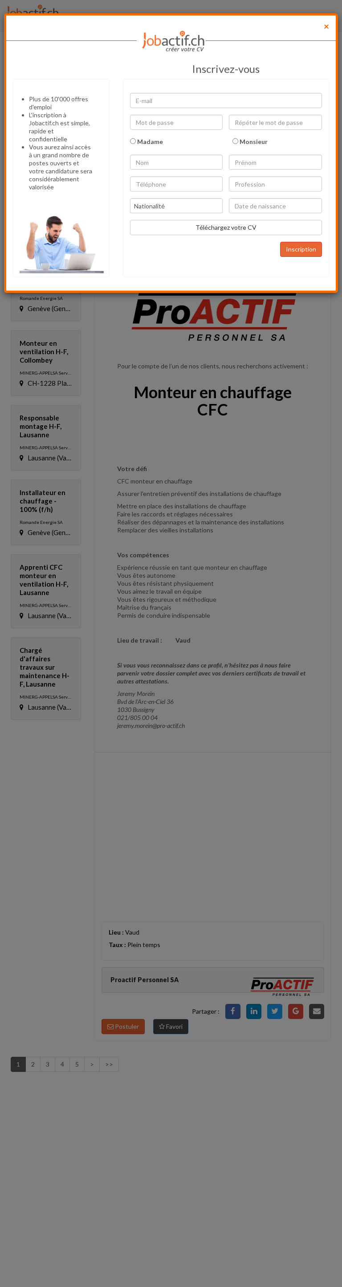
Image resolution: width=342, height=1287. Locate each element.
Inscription (301, 249)
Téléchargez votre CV (225, 227)
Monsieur (253, 141)
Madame (149, 141)
